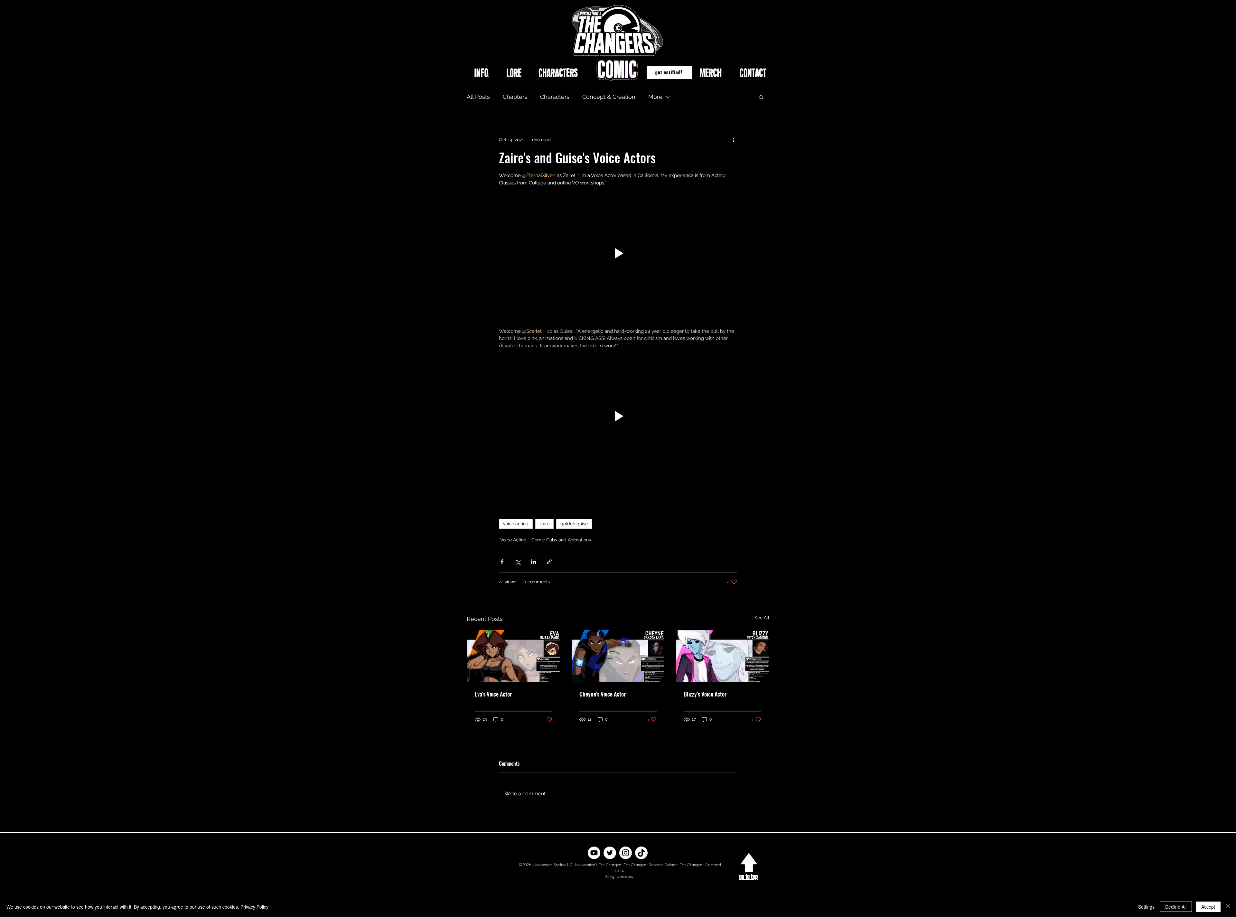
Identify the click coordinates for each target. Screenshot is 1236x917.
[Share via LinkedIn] (533, 562)
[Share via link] (549, 562)
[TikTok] (641, 853)
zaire (544, 523)
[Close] (1228, 907)
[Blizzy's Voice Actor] (722, 656)
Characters (554, 96)
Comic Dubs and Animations (561, 539)
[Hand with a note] (748, 862)
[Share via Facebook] (502, 562)
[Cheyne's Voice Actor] (618, 656)
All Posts (478, 96)
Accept (1208, 906)
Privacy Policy (254, 906)
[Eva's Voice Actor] (513, 656)
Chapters (515, 96)
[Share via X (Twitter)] (518, 562)
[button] (669, 72)
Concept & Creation (608, 96)
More (655, 96)
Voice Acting (513, 539)
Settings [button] (1146, 906)
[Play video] (618, 253)
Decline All (1175, 906)
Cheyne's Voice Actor (602, 694)
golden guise (574, 523)
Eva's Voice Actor (493, 694)
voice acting (516, 523)
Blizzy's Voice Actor (705, 694)
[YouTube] (594, 853)
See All (761, 617)
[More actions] (733, 140)
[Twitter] (610, 853)
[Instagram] (625, 853)
